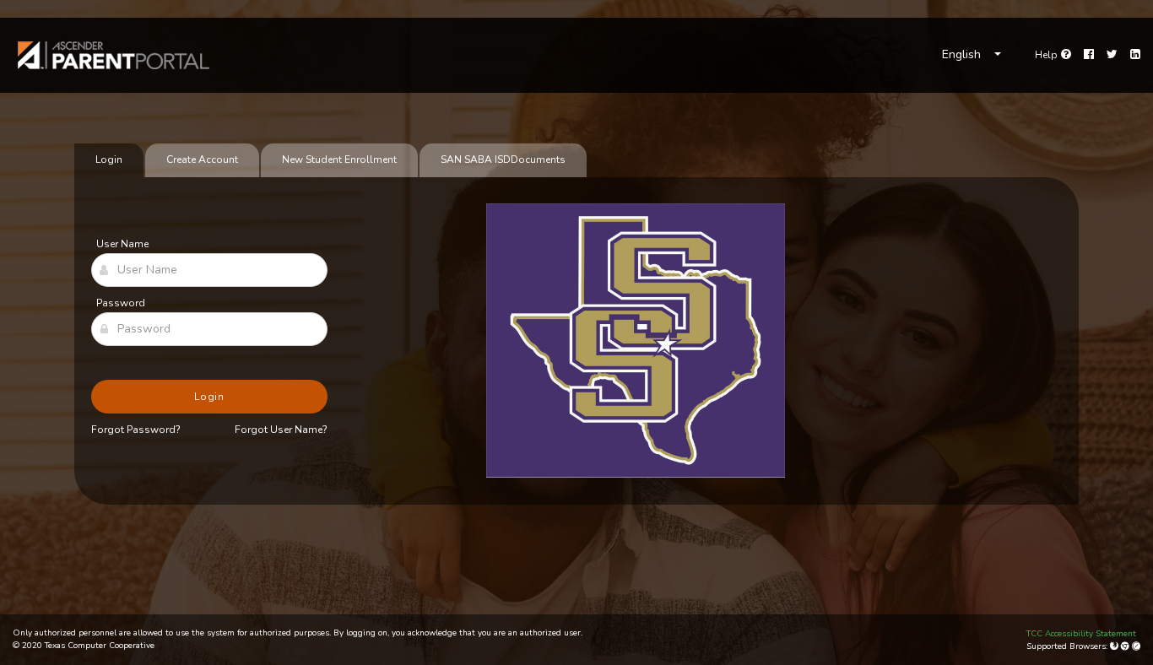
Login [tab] (108, 159)
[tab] (503, 160)
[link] (114, 55)
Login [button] (209, 396)
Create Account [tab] (202, 159)
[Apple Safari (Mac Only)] (1136, 646)
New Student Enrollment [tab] (339, 159)
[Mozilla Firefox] (1115, 646)
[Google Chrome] (1126, 646)
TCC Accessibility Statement (1081, 634)
